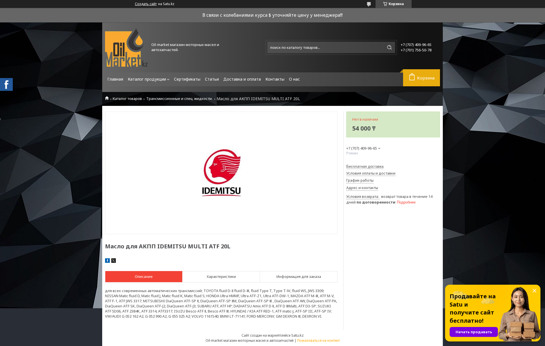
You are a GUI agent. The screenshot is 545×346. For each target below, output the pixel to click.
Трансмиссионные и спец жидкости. (179, 98)
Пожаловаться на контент (318, 340)
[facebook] (107, 261)
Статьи (212, 79)
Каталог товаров (127, 98)
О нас (294, 79)
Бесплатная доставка (364, 166)
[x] (113, 261)
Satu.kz (297, 335)
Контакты (274, 79)
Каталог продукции (147, 79)
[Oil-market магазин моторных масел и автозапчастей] (126, 47)
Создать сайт (146, 4)
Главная (115, 79)
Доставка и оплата (242, 79)
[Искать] (389, 47)
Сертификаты (187, 79)
